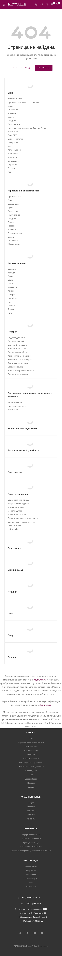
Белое (11, 117)
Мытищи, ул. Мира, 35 (33, 921)
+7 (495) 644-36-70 (31, 898)
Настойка (12, 298)
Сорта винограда (31, 878)
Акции (31, 803)
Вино (31, 738)
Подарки (31, 754)
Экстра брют (14, 204)
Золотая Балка (15, 98)
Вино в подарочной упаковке (21, 370)
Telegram (27, 933)
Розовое (11, 168)
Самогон (12, 305)
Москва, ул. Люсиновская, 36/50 (33, 909)
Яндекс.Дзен (35, 933)
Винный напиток (15, 139)
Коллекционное (15, 150)
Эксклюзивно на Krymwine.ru (31, 767)
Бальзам (12, 269)
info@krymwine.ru (33, 903)
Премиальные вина (17, 406)
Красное (12, 113)
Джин (10, 283)
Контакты (31, 819)
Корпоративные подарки (19, 356)
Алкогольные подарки (18, 363)
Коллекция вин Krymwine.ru (31, 763)
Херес (11, 172)
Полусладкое (14, 124)
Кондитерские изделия (18, 503)
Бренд (11, 237)
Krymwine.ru (40, 679)
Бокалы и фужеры (16, 367)
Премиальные (14, 196)
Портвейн (12, 164)
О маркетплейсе (31, 797)
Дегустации (31, 870)
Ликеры (11, 294)
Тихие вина (13, 131)
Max (42, 933)
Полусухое (13, 109)
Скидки (31, 787)
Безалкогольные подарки (20, 359)
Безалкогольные (15, 233)
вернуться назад (21, 68)
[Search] (42, 4)
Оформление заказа (31, 834)
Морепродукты (15, 511)
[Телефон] (36, 4)
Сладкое (12, 120)
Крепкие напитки (31, 750)
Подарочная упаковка (18, 374)
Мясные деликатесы (17, 514)
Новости (31, 807)
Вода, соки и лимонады (19, 500)
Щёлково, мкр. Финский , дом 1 (33, 917)
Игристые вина (15, 402)
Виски (10, 276)
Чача (10, 313)
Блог (31, 882)
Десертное (13, 142)
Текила (11, 309)
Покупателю (31, 829)
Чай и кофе (13, 529)
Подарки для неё (16, 341)
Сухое (11, 106)
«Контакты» (45, 705)
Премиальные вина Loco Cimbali (23, 102)
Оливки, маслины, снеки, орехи (23, 518)
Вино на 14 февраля (17, 345)
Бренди (11, 272)
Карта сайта (31, 887)
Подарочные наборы (18, 352)
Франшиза (31, 811)
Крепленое (13, 153)
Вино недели (31, 771)
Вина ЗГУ (12, 135)
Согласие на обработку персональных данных (31, 851)
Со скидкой (13, 240)
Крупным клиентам (31, 758)
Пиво (31, 775)
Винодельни (31, 874)
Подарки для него (16, 337)
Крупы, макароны (16, 507)
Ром (10, 302)
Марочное (12, 157)
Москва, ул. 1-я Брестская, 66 (33, 913)
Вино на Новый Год (17, 348)
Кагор (10, 146)
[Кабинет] (47, 4)
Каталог (31, 733)
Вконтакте (20, 933)
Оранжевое (13, 161)
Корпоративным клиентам (31, 847)
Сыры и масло (14, 525)
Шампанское (14, 244)
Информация (31, 861)
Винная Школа (31, 866)
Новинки (31, 783)
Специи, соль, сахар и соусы (21, 522)
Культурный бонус (31, 843)
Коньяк (11, 291)
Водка (10, 280)
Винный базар (31, 779)
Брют (10, 200)
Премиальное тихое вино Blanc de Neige (27, 128)
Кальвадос (13, 287)
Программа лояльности (31, 838)
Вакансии (31, 815)
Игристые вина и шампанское (31, 742)
